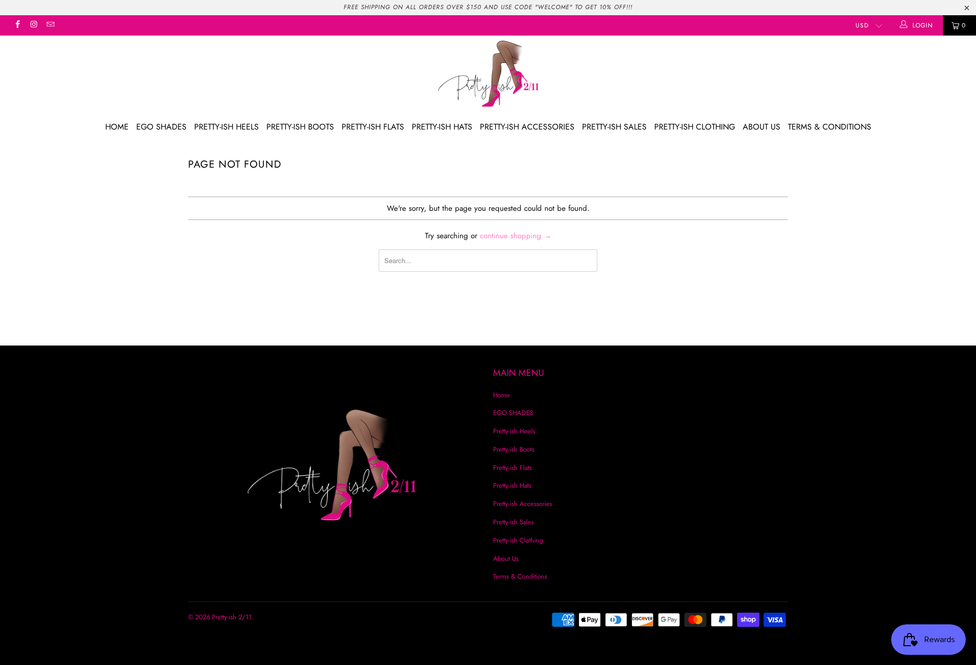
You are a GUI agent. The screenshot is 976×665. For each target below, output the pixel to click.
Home (117, 127)
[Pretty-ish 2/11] (488, 75)
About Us (761, 127)
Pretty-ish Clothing (694, 127)
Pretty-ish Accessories (527, 127)
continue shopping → (516, 235)
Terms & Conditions (829, 127)
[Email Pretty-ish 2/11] (50, 25)
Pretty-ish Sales (614, 127)
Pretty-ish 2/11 (232, 617)
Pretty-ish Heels (226, 127)
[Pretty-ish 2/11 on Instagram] (33, 25)
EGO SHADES (161, 127)
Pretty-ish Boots (300, 127)
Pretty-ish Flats (373, 127)
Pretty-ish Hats (442, 127)
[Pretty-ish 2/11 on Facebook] (17, 25)
